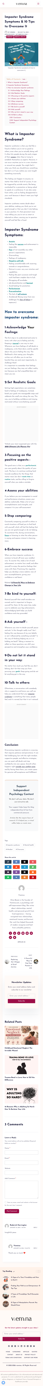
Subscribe (21, 1001)
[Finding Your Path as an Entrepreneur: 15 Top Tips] (6, 1287)
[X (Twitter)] (24, 862)
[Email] (8, 872)
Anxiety (12, 241)
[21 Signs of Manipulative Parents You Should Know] (6, 1304)
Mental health (28, 845)
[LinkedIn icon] (14, 933)
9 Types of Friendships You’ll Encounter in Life (25, 1295)
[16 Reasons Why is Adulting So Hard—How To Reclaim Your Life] (21, 1093)
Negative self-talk (16, 261)
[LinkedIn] (8, 867)
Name (7, 1148)
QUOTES (34, 1351)
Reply (35, 1227)
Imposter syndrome (13, 845)
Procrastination (15, 291)
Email (7, 1158)
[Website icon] (18, 933)
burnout (30, 283)
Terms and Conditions (13, 1357)
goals (18, 671)
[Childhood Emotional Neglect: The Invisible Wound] (21, 1035)
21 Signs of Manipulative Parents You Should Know (24, 1304)
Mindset (10, 37)
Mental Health (20, 37)
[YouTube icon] (14, 937)
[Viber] (16, 872)
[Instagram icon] (27, 933)
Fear (11, 250)
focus (7, 535)
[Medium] (18, 1346)
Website (7, 1168)
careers (13, 157)
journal (16, 343)
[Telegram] (24, 867)
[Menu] (38, 4)
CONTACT (10, 1354)
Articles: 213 (21, 942)
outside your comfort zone (25, 767)
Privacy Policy (30, 1354)
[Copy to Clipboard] (8, 862)
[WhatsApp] (32, 867)
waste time (26, 477)
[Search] (3, 4)
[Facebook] (16, 862)
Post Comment (12, 1211)
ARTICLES (26, 1351)
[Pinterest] (32, 862)
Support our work (31, 1357)
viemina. (19, 1365)
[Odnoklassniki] (24, 877)
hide (24, 79)
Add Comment (10, 1178)
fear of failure (24, 300)
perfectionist (31, 465)
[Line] (8, 877)
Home (8, 1351)
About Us (19, 1354)
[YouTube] (31, 1346)
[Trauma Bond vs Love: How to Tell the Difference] (21, 1064)
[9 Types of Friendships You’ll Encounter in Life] (6, 1295)
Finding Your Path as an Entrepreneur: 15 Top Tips (25, 1287)
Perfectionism (14, 289)
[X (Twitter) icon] (23, 933)
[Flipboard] (32, 877)
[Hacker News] (32, 872)
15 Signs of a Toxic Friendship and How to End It (25, 1279)
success (20, 244)
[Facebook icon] (10, 933)
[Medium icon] (10, 937)
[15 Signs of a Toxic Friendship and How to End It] (6, 1279)
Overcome (20, 849)
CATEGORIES (16, 1351)
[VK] (16, 877)
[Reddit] (16, 867)
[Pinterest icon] (31, 933)
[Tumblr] (27, 1346)
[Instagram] (15, 1346)
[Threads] (24, 872)
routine (7, 479)
